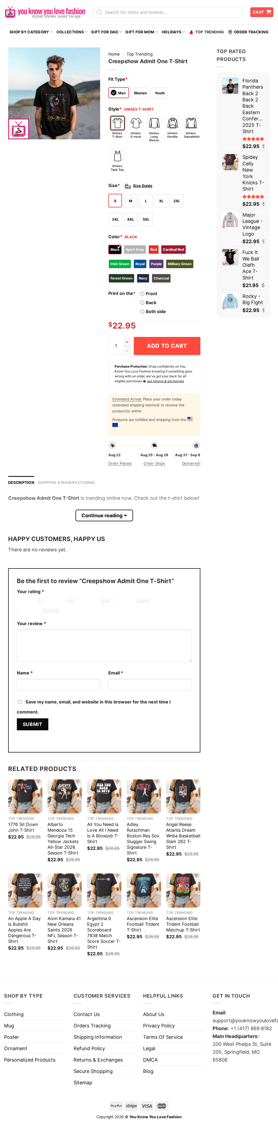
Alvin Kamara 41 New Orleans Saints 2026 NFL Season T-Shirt (64, 930)
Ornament (15, 1048)
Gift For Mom (139, 32)
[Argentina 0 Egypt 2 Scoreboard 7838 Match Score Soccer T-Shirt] (104, 890)
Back (151, 302)
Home (114, 54)
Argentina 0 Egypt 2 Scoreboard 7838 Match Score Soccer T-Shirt (104, 933)
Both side (156, 311)
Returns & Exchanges (98, 1060)
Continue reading (101, 515)
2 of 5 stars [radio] (55, 601)
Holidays (171, 32)
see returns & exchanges (165, 381)
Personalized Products (29, 1060)
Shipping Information (98, 1037)
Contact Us (87, 1014)
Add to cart (167, 345)
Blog (148, 1071)
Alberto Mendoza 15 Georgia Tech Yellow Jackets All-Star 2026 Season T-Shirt (63, 839)
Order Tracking (251, 32)
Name (25, 673)
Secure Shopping (93, 1071)
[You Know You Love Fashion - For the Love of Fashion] (45, 12)
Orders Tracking (92, 1025)
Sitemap (83, 1082)
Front (151, 293)
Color (115, 236)
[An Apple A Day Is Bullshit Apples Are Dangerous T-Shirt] (25, 890)
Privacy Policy (159, 1025)
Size (114, 185)
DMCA (150, 1060)
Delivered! (191, 463)
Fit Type (118, 79)
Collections (70, 32)
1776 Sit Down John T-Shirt (23, 827)
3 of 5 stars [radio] (89, 601)
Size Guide (142, 186)
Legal (149, 1048)
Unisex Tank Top (117, 167)
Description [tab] (21, 482)
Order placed (120, 463)
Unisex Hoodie (172, 135)
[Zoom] (16, 132)
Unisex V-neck (135, 135)
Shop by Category (29, 32)
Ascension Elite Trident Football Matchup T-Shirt (183, 924)
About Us (153, 1014)
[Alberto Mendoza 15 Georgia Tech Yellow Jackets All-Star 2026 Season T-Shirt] (65, 796)
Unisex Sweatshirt (191, 135)
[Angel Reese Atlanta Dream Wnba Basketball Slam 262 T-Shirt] (183, 796)
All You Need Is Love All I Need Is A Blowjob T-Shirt (103, 833)
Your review (31, 623)
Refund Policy (89, 1048)
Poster (11, 1037)
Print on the (121, 293)
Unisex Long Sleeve (154, 136)
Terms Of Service (163, 1037)
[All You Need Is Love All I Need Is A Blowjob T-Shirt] (104, 796)
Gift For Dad (104, 32)
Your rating (30, 591)
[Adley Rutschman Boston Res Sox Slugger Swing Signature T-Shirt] (144, 796)
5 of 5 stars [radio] (30, 611)
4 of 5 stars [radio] (125, 601)
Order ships (154, 463)
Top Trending (209, 32)
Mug (9, 1025)
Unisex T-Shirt (117, 135)
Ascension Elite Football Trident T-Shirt (143, 924)
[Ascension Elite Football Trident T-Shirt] (144, 890)
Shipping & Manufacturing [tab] (66, 482)
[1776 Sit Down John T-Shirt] (25, 796)
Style (115, 109)
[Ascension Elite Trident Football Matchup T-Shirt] (183, 890)
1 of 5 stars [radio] (25, 601)
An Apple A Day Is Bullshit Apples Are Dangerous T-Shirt (24, 930)
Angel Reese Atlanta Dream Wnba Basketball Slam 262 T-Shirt (183, 836)
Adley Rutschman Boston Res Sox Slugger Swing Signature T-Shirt (143, 839)
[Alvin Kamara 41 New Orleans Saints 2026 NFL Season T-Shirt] (65, 890)
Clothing (14, 1014)
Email (115, 673)
